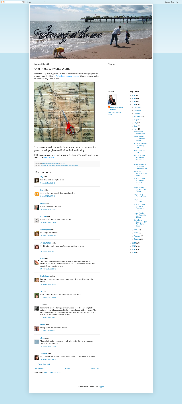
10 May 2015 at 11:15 (48, 236)
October (137, 113)
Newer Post (39, 369)
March (136, 233)
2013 (134, 246)
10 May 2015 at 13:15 (48, 251)
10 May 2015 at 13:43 (48, 269)
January (137, 239)
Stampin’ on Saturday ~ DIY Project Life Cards (140, 223)
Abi (41, 305)
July (135, 123)
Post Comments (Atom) (52, 373)
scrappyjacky (45, 230)
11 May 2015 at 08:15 (48, 298)
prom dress (51, 165)
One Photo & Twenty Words (140, 195)
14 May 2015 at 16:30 (48, 331)
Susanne (43, 353)
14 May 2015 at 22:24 (48, 359)
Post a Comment (44, 364)
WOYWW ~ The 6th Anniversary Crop (140, 146)
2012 (134, 249)
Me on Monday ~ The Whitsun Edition (140, 139)
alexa (42, 338)
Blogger (101, 387)
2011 (134, 252)
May (135, 129)
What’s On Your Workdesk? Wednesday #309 (139, 207)
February (137, 236)
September (138, 117)
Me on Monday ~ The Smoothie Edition (140, 215)
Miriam (43, 325)
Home (67, 369)
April (136, 230)
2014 (134, 243)
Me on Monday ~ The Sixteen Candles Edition (140, 166)
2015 (134, 105)
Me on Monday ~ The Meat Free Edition (140, 189)
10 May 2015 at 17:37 (48, 284)
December (138, 107)
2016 (134, 101)
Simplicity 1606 (73, 165)
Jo (41, 291)
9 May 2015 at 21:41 (47, 183)
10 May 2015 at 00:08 (48, 209)
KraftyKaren (45, 276)
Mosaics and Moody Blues (139, 133)
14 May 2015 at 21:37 (48, 346)
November (138, 110)
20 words (43, 165)
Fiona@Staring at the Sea (116, 108)
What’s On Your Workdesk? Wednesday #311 (139, 158)
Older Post (95, 369)
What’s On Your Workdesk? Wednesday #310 (139, 181)
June (136, 126)
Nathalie (43, 216)
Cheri (42, 258)
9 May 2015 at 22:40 (47, 196)
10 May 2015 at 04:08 (48, 223)
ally (41, 177)
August (136, 120)
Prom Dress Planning (138, 200)
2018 (134, 95)
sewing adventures (62, 165)
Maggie (43, 203)
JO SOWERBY (45, 243)
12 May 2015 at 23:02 (48, 318)
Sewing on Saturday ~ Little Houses (140, 173)
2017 (134, 98)
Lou (41, 190)
